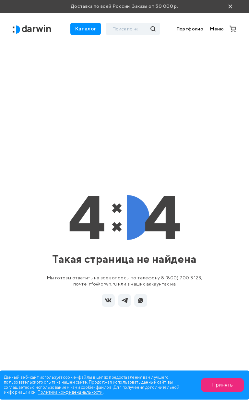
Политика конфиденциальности (70, 392)
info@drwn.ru (102, 283)
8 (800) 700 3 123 (181, 277)
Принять (222, 385)
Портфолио (190, 29)
